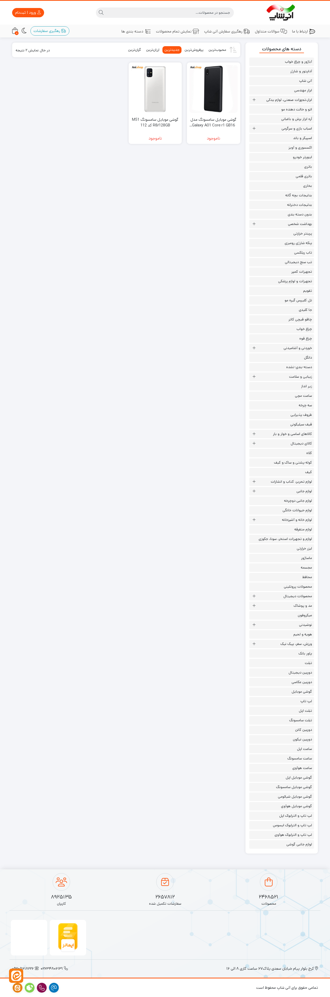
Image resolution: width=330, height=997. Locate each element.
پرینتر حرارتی (302, 233)
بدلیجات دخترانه (299, 204)
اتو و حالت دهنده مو (296, 109)
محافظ (307, 577)
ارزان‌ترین (152, 49)
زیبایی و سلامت (300, 376)
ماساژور (306, 558)
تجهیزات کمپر (301, 271)
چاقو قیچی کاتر (300, 319)
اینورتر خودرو (302, 157)
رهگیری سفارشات (47, 31)
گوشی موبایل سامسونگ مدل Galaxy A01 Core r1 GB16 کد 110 (213, 122)
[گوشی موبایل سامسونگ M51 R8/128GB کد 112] (155, 89)
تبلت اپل (305, 710)
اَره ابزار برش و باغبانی (296, 118)
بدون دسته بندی (300, 214)
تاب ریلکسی (303, 252)
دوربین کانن (303, 729)
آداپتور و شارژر (301, 71)
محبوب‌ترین (217, 49)
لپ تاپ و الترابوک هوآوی (293, 834)
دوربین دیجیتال (300, 672)
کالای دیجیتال (301, 443)
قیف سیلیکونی (301, 424)
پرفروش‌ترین (194, 49)
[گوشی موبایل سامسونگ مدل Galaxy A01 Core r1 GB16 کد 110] (213, 89)
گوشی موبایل (302, 691)
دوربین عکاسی (302, 682)
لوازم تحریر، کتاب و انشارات (291, 481)
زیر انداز (306, 386)
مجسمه (306, 567)
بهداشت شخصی (300, 223)
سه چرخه (305, 405)
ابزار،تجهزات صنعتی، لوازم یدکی (289, 99)
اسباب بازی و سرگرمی (297, 128)
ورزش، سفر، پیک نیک (296, 643)
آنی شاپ (305, 80)
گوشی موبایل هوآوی (296, 806)
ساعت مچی (303, 395)
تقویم (307, 290)
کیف (308, 472)
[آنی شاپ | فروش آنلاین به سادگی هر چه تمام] (281, 12)
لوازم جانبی (304, 491)
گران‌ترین (134, 49)
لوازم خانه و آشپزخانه (297, 519)
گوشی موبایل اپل (299, 777)
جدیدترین (171, 49)
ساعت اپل (304, 748)
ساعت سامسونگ (299, 758)
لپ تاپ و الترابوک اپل (295, 815)
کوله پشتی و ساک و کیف (293, 462)
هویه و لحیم (302, 634)
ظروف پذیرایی (301, 414)
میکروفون (305, 615)
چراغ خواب (304, 328)
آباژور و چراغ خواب (298, 61)
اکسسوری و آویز (300, 147)
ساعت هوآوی (302, 768)
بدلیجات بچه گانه (298, 195)
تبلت (308, 663)
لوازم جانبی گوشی (299, 844)
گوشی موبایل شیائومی (295, 796)
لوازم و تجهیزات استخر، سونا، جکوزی (285, 538)
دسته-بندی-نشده (299, 367)
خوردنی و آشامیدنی (298, 348)
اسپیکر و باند (302, 138)
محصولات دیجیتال (297, 596)
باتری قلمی (304, 176)
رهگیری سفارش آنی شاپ (223, 31)
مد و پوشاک (303, 605)
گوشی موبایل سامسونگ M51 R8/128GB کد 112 (155, 122)
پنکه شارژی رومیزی (298, 243)
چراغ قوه (305, 338)
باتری (308, 166)
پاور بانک (305, 653)
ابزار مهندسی (303, 90)
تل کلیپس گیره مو (298, 300)
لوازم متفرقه (303, 529)
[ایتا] (16, 976)
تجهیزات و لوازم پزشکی (295, 281)
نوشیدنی (305, 624)
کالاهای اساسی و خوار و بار (292, 433)
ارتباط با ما (300, 31)
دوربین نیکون (302, 739)
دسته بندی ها (132, 31)
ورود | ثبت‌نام (26, 12)
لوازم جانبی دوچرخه (298, 500)
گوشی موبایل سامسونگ (294, 787)
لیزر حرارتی (304, 548)
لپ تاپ (306, 701)
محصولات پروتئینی (298, 586)
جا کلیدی (305, 309)
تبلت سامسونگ (300, 720)
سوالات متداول (267, 31)
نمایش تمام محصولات (174, 31)
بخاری (307, 185)
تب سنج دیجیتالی (298, 262)
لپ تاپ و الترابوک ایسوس (292, 825)
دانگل (308, 357)
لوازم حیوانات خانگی (297, 510)
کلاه (309, 453)
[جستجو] (101, 12)
